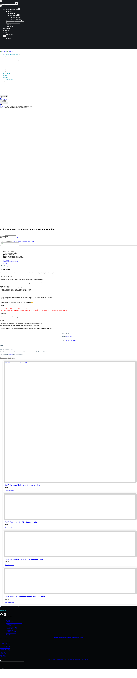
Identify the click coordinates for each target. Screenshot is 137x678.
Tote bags (9, 71)
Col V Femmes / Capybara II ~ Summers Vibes (24, 654)
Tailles (1, 237)
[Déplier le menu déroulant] (18, 60)
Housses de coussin (13, 68)
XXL (74, 340)
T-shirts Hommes (15, 64)
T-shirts (32, 241)
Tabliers (8, 69)
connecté (10, 354)
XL (72, 340)
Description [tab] (6, 260)
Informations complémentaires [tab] (10, 261)
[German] (4, 93)
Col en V (14, 241)
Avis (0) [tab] (5, 263)
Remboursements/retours (47, 328)
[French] (4, 85)
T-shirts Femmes (15, 62)
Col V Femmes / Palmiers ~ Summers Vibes (22, 485)
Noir (71, 336)
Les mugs (9, 56)
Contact (5, 77)
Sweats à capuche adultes (15, 66)
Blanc (67, 336)
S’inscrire (9, 83)
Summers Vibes (26, 241)
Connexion (9, 79)
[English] (4, 90)
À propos (6, 75)
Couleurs (2, 236)
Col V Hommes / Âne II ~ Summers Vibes (21, 617)
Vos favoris (6, 73)
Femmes (19, 241)
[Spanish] (4, 87)
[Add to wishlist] (1, 240)
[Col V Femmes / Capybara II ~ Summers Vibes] (17, 650)
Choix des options (9, 490)
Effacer (18, 237)
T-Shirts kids (10, 58)
